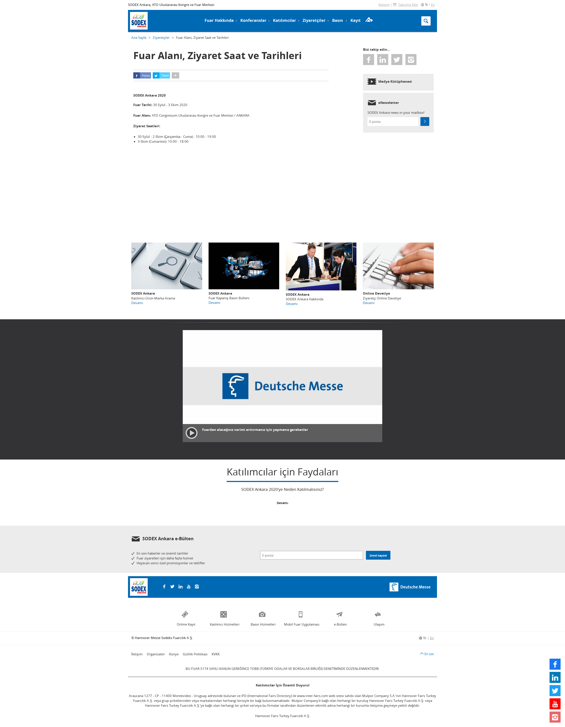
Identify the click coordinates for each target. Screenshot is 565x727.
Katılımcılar (284, 20)
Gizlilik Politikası (195, 654)
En (433, 4)
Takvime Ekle (407, 4)
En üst (429, 654)
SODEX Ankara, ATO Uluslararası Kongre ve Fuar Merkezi (171, 4)
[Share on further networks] (175, 75)
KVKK (216, 654)
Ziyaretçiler (314, 20)
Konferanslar (253, 20)
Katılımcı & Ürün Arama (308, 11)
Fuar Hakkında (219, 20)
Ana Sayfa (138, 37)
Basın (337, 20)
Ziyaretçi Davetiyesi (151, 20)
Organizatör (156, 654)
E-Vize (139, 11)
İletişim (384, 4)
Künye (174, 654)
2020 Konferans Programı (155, 20)
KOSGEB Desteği (147, 17)
